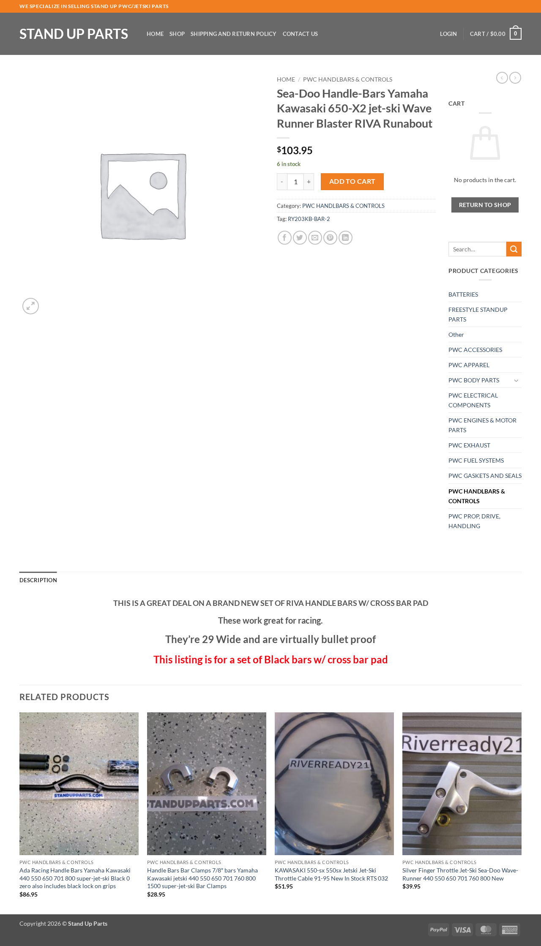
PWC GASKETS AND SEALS (485, 475)
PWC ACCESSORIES (475, 349)
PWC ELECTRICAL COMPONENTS (473, 400)
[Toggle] (516, 380)
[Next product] (502, 78)
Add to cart (352, 181)
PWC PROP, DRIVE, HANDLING (474, 521)
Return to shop (485, 204)
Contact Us (300, 33)
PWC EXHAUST (469, 445)
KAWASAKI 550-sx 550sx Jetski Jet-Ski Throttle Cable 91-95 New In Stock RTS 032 (331, 874)
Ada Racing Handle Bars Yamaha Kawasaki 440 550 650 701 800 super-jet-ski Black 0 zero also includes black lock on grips (75, 878)
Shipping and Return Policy (234, 33)
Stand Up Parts (73, 34)
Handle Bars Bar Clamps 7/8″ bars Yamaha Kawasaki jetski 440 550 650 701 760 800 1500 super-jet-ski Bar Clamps (202, 878)
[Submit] (514, 249)
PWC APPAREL (468, 364)
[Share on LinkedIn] (345, 238)
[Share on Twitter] (300, 238)
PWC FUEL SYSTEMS (476, 460)
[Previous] (20, 813)
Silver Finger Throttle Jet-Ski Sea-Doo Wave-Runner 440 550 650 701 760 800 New (460, 874)
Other (456, 334)
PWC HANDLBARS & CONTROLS (347, 79)
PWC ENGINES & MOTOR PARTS (482, 425)
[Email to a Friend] (315, 238)
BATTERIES (463, 294)
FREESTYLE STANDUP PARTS (478, 314)
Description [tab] (38, 580)
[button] (448, 33)
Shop (177, 33)
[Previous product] (515, 78)
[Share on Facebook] (285, 238)
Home (155, 33)
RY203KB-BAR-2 (309, 218)
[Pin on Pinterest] (330, 238)
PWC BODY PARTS (473, 380)
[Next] (521, 813)
